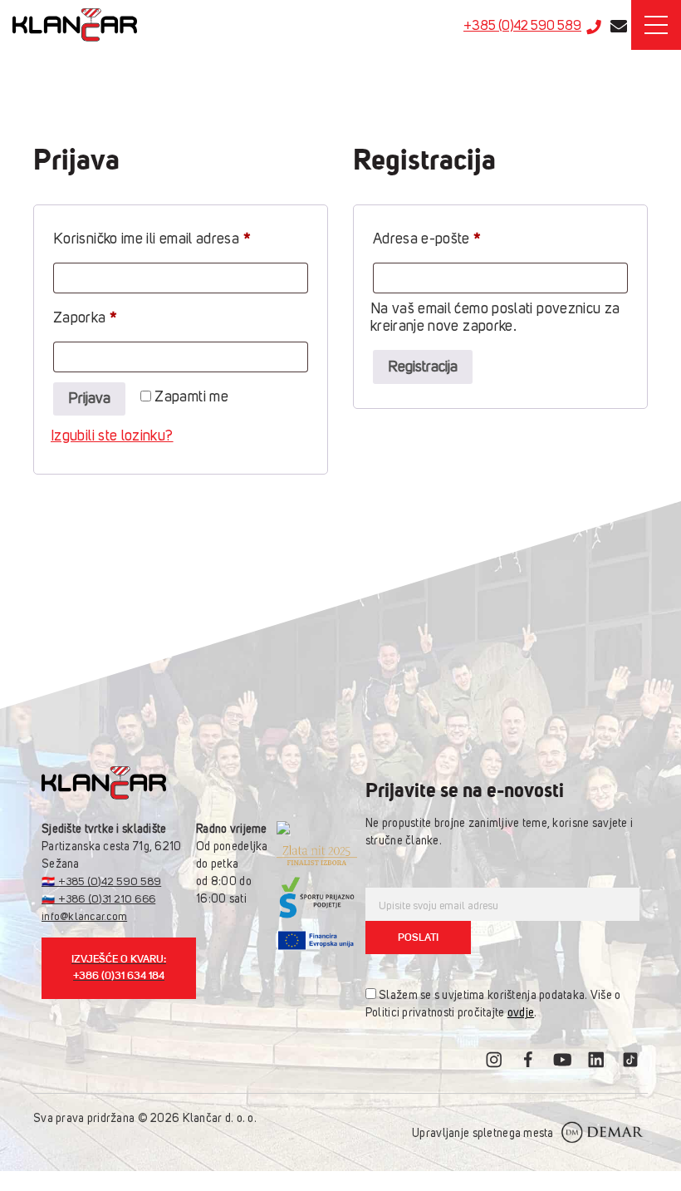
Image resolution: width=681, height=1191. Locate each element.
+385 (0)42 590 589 (522, 26)
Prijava (89, 398)
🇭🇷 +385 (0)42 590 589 (101, 882)
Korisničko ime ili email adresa (180, 239)
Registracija (423, 367)
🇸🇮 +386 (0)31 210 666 (98, 899)
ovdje (520, 1013)
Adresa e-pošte (459, 239)
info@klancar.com (84, 917)
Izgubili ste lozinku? (112, 436)
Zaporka (116, 318)
